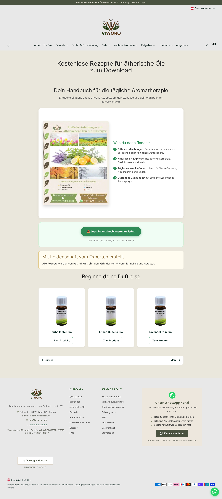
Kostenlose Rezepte (79, 422)
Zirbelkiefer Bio (61, 332)
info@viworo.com (38, 420)
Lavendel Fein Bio (160, 332)
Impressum (108, 422)
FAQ (71, 432)
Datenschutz (108, 427)
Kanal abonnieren (174, 433)
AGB (104, 417)
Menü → (175, 360)
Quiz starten (75, 396)
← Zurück (47, 360)
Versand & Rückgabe (113, 401)
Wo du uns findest (111, 396)
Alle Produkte (76, 417)
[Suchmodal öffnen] (9, 45)
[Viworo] (111, 26)
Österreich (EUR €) (203, 8)
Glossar (73, 427)
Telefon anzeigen (38, 424)
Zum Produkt (62, 340)
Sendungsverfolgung (113, 406)
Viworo (32, 484)
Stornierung (108, 432)
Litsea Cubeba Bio (111, 332)
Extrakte (73, 412)
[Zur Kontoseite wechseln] (207, 45)
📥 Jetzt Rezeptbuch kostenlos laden (111, 231)
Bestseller (74, 401)
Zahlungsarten (109, 412)
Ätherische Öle (77, 406)
